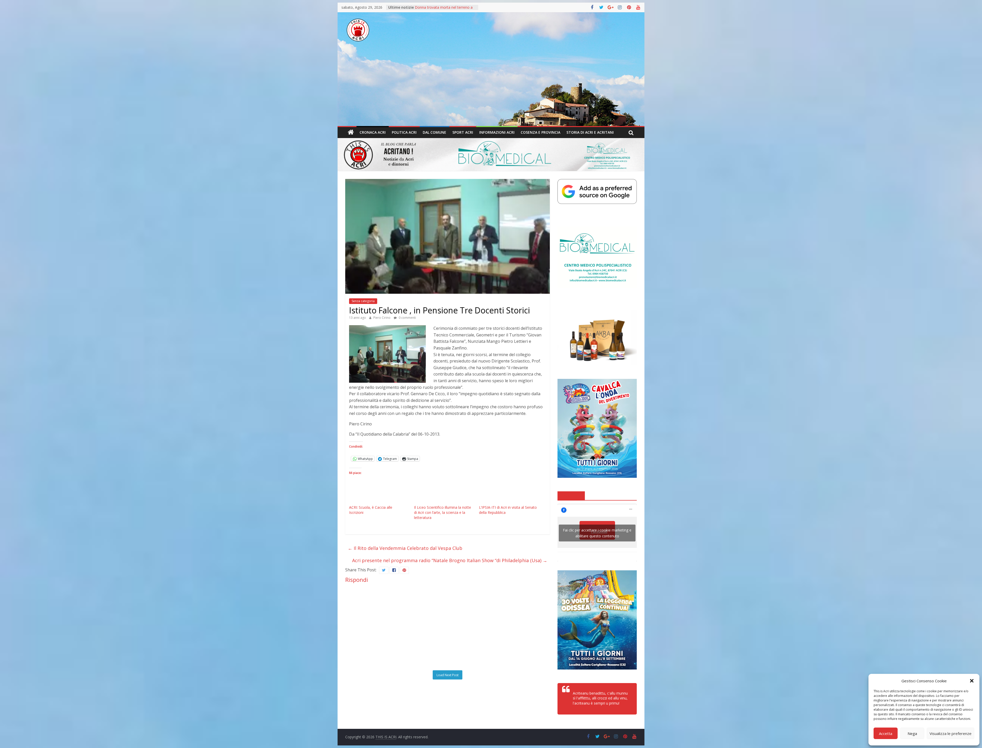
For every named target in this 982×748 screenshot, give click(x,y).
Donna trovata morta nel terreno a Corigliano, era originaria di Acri (444, 7)
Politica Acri (404, 132)
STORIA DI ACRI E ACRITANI (590, 132)
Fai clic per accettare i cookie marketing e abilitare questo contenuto (597, 533)
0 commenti (407, 317)
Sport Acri (462, 132)
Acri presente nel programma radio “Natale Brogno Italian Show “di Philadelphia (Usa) (449, 560)
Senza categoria (363, 301)
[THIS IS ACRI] (350, 132)
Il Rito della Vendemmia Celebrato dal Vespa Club (405, 548)
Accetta (885, 733)
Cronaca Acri (373, 132)
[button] (971, 680)
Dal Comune (434, 132)
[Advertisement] (491, 87)
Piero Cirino (382, 317)
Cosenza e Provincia (540, 132)
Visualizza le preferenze (951, 733)
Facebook (571, 495)
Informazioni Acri (497, 132)
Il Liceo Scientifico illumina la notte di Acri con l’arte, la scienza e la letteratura (442, 512)
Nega (912, 733)
